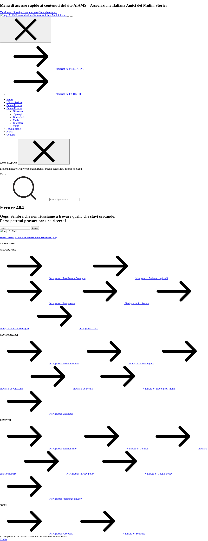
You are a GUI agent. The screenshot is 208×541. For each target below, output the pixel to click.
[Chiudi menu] (25, 30)
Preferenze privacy (65, 498)
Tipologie (18, 114)
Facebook (61, 533)
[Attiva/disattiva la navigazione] (68, 16)
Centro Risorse (14, 105)
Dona (88, 328)
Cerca (3, 174)
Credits (3, 539)
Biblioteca (18, 123)
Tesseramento (63, 448)
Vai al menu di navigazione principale (19, 12)
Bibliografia (19, 117)
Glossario (18, 111)
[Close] (44, 152)
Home (9, 99)
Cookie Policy (158, 473)
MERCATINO (70, 68)
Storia (16, 125)
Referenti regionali (152, 278)
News (9, 131)
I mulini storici (13, 128)
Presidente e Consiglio (67, 278)
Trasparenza (62, 303)
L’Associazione (14, 102)
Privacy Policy (80, 473)
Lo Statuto (137, 303)
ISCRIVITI (68, 94)
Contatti (10, 134)
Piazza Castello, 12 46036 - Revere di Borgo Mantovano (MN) (28, 237)
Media (16, 120)
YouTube (134, 533)
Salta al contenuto (48, 12)
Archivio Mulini (64, 363)
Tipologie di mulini (159, 388)
